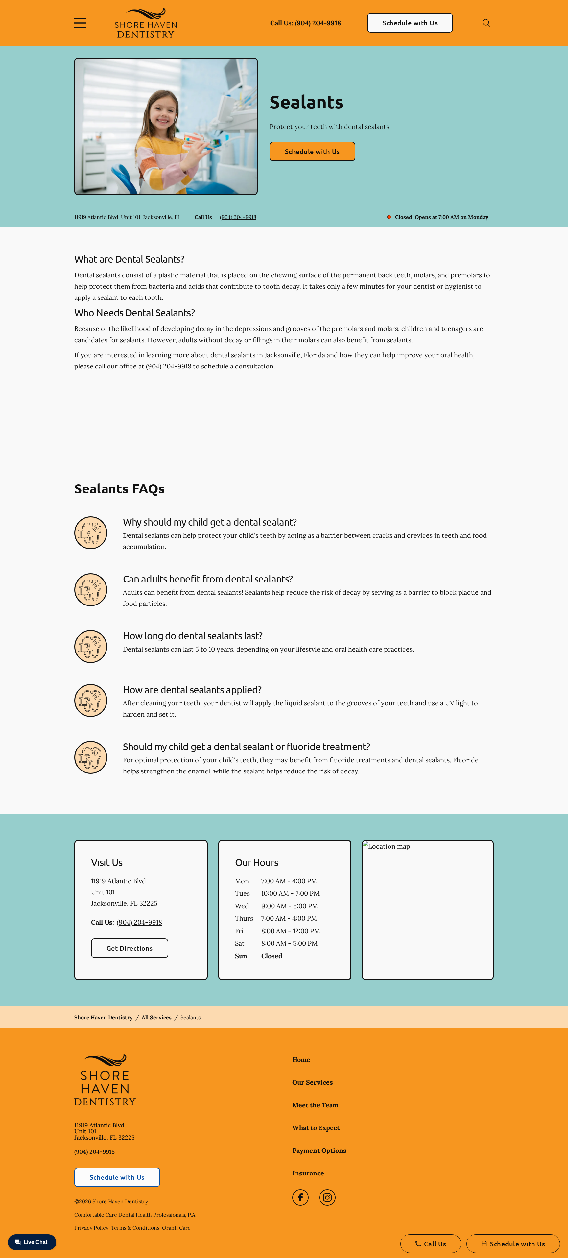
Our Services (312, 1082)
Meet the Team (315, 1105)
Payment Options (319, 1150)
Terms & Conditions (135, 1227)
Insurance (308, 1173)
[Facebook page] (300, 1197)
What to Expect (316, 1128)
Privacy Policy (91, 1227)
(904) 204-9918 (238, 217)
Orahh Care (176, 1227)
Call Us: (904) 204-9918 (305, 23)
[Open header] (81, 23)
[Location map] (428, 910)
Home (301, 1060)
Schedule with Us (410, 22)
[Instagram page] (327, 1197)
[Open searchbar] (486, 23)
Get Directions (129, 948)
